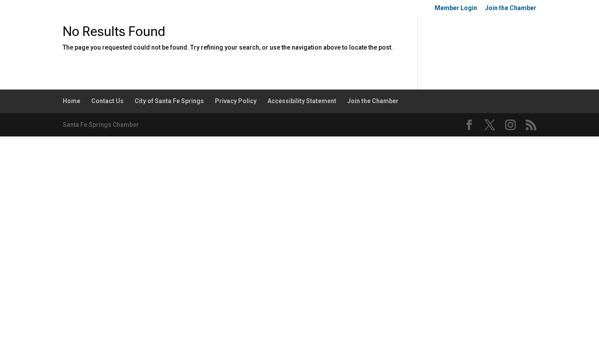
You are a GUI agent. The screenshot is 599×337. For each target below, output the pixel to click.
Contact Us (107, 100)
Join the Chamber (510, 8)
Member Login (456, 8)
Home (71, 100)
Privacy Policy (236, 100)
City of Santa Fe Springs (169, 100)
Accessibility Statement (301, 100)
